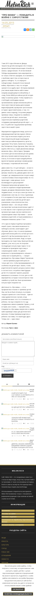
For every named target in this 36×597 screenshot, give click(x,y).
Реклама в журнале (9, 517)
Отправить (7, 375)
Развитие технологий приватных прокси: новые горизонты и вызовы (23, 417)
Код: (3, 366)
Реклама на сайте (9, 514)
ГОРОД (4, 548)
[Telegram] (30, 30)
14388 (32, 436)
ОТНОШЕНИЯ (6, 555)
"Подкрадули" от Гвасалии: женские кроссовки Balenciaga (23, 430)
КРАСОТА (5, 541)
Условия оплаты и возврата (13, 525)
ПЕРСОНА (5, 562)
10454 (32, 409)
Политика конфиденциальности (18, 594)
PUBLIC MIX (5, 552)
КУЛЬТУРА (5, 545)
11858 (32, 423)
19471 (32, 399)
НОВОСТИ (5, 559)
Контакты (6, 511)
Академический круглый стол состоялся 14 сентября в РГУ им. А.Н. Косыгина (23, 393)
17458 (32, 450)
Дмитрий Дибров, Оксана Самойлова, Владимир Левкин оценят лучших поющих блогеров (23, 443)
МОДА (4, 538)
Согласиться (18, 589)
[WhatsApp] (33, 30)
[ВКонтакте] (25, 30)
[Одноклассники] (27, 30)
